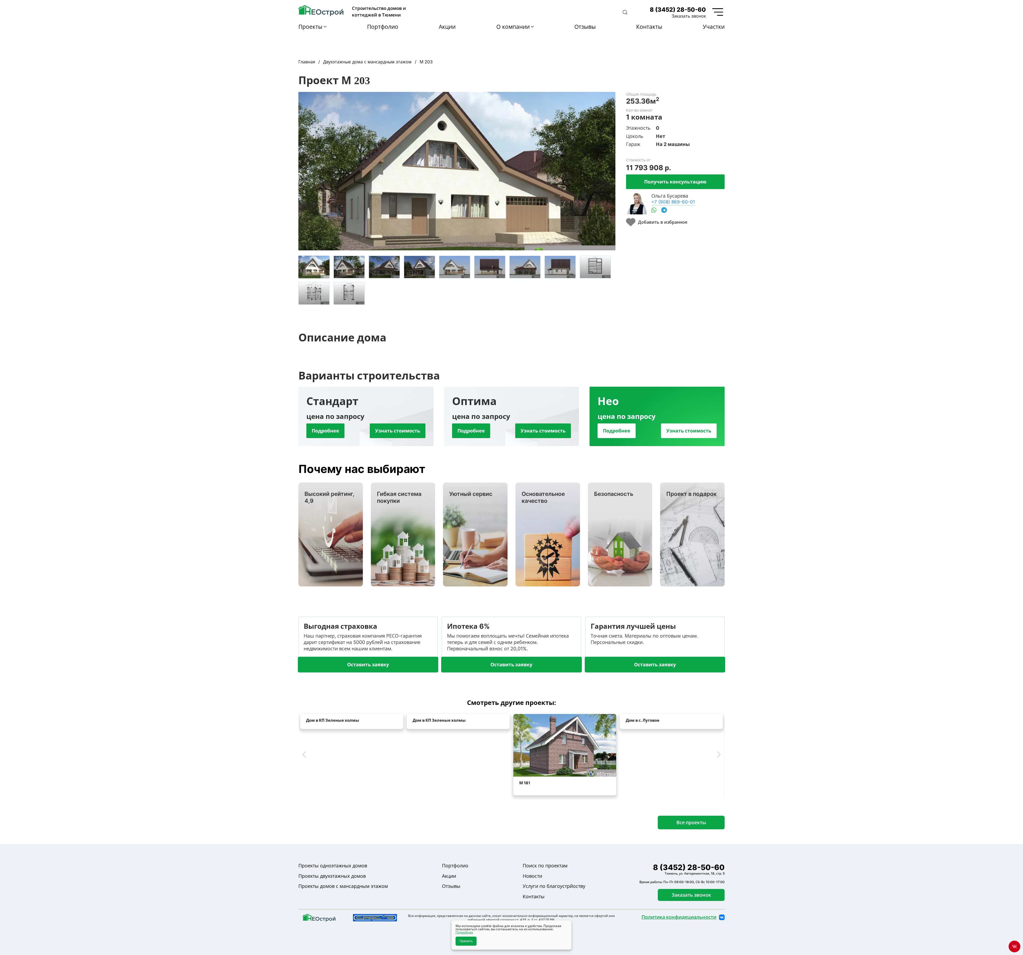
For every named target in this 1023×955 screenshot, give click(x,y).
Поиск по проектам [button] (545, 866)
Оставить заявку (368, 664)
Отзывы (585, 26)
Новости (532, 876)
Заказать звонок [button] (689, 16)
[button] (625, 12)
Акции (447, 26)
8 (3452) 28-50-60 (678, 9)
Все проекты (691, 822)
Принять (466, 941)
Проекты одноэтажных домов (332, 866)
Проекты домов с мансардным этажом (343, 886)
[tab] (314, 267)
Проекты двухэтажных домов (332, 876)
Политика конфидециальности (679, 917)
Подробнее (325, 430)
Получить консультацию (675, 181)
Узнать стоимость (397, 430)
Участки (714, 26)
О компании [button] (513, 26)
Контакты (649, 26)
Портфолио (382, 26)
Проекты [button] (310, 26)
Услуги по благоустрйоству (554, 886)
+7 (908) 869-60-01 (673, 202)
